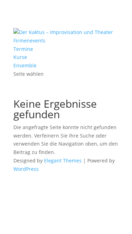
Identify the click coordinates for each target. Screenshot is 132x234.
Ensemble (25, 65)
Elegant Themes (63, 160)
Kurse (20, 57)
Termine (23, 49)
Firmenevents (29, 40)
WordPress (26, 169)
